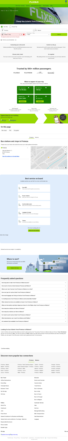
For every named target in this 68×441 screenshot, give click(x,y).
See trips (40, 101)
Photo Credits (4, 424)
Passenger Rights (24, 437)
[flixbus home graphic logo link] (34, 2)
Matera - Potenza (39, 368)
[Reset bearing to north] (66, 152)
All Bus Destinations (6, 380)
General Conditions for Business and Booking (12, 416)
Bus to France (37, 394)
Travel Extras (37, 385)
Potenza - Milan (21, 368)
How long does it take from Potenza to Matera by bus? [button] (15, 282)
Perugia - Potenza (55, 364)
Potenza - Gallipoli (39, 370)
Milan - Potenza (21, 372)
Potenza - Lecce (22, 370)
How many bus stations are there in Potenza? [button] (13, 308)
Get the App (4, 391)
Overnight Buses (5, 385)
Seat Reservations (38, 416)
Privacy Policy (17, 437)
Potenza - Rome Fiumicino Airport (25, 364)
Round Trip (14, 26)
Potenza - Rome (4, 368)
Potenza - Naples (5, 364)
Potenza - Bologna (55, 368)
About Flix (3, 405)
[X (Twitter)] (66, 434)
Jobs (2, 411)
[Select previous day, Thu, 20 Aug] (19, 34)
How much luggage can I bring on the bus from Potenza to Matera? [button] (18, 295)
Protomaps (56, 167)
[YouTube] (65, 434)
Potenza (16, 10)
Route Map (3, 383)
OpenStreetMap (62, 167)
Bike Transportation (39, 413)
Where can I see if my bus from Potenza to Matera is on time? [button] (17, 289)
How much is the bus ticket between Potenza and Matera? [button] (16, 286)
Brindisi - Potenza (55, 370)
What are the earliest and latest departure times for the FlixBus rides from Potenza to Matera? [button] (25, 305)
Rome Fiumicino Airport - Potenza (25, 366)
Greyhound (3, 408)
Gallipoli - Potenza (55, 372)
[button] (15, 147)
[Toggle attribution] (66, 168)
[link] (34, 264)
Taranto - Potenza (39, 364)
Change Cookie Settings (52, 437)
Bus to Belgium (38, 399)
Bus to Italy (37, 391)
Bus (7, 10)
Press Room (4, 413)
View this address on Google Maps (10, 156)
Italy (11, 10)
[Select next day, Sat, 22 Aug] (21, 34)
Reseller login (4, 427)
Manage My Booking (39, 411)
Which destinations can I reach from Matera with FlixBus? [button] (16, 318)
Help (35, 405)
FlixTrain (3, 394)
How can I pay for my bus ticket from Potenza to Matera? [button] (16, 292)
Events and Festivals (39, 380)
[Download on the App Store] (13, 434)
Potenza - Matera (39, 372)
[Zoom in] (66, 148)
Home (2, 10)
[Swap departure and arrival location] (34, 30)
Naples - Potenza (5, 366)
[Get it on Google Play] (5, 434)
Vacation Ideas (38, 383)
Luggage (36, 419)
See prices (22, 101)
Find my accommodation (8, 40)
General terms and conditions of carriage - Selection (13, 419)
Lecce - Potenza (5, 372)
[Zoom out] (66, 150)
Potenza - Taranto (39, 366)
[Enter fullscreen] (66, 154)
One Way (6, 26)
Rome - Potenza (4, 370)
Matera (37, 137)
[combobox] (18, 30)
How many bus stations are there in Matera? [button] (13, 311)
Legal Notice (31, 437)
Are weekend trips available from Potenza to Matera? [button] (15, 321)
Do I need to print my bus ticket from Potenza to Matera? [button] (16, 315)
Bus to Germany (38, 388)
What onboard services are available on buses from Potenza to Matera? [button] (20, 302)
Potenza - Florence (55, 366)
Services (36, 408)
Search (59, 34)
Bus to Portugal (38, 396)
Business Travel (4, 388)
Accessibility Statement (39, 437)
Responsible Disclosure (6, 422)
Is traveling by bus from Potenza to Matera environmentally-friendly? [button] (19, 298)
